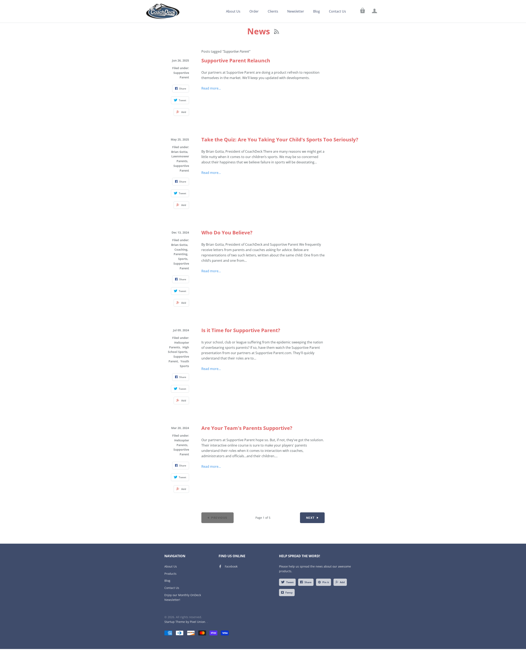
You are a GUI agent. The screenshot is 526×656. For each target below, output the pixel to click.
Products (170, 574)
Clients (273, 11)
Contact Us (337, 11)
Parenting (180, 254)
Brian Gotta (179, 152)
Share (308, 582)
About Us (233, 11)
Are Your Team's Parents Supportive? (246, 428)
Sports (182, 259)
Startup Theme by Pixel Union (184, 622)
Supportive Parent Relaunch (235, 60)
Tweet (290, 582)
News (259, 31)
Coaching (180, 249)
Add (342, 582)
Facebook (231, 566)
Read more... (211, 88)
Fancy (289, 592)
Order (254, 11)
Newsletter (295, 11)
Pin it (325, 582)
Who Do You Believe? (226, 232)
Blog (316, 11)
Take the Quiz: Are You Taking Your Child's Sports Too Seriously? (279, 139)
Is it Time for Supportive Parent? (240, 330)
